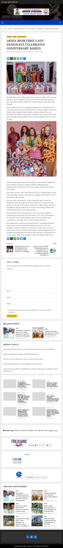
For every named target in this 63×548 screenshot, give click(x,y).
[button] (3, 22)
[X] (31, 537)
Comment (10, 269)
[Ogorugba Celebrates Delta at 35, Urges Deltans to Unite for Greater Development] (8, 332)
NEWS (14, 36)
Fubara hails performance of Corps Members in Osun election (22, 364)
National (9, 36)
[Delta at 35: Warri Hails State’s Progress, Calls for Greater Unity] (8, 508)
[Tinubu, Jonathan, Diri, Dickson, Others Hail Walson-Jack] (37, 332)
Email (9, 297)
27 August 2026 (21, 338)
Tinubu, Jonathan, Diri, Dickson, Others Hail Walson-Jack (52, 333)
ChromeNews (37, 546)
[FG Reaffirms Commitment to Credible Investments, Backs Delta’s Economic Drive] (9, 383)
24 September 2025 (28, 52)
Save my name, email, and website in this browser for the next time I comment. (29, 311)
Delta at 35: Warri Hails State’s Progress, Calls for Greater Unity (23, 359)
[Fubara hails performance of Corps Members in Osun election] (37, 508)
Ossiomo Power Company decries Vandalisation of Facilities (50, 521)
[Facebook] (27, 537)
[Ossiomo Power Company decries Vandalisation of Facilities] (37, 520)
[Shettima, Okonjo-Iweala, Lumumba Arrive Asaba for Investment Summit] (38, 383)
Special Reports (22, 36)
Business (19, 380)
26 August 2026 (49, 513)
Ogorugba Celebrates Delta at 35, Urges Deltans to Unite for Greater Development (23, 333)
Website (9, 304)
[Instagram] (35, 537)
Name (9, 291)
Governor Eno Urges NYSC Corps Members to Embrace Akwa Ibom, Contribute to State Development (23, 523)
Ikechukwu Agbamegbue (14, 52)
